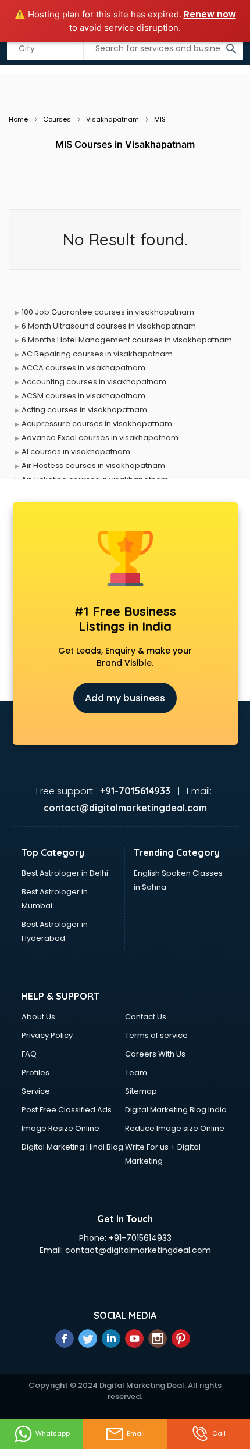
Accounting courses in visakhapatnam (94, 381)
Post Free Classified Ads (67, 1109)
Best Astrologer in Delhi (65, 873)
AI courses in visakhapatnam (76, 451)
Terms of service (156, 1035)
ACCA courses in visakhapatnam (83, 367)
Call (219, 1433)
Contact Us (145, 1016)
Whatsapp (52, 1433)
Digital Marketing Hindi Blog (72, 1146)
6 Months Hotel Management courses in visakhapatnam (127, 339)
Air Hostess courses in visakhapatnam (93, 465)
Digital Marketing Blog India (176, 1109)
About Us (38, 1016)
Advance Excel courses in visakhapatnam (100, 437)
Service (36, 1091)
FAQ (29, 1053)
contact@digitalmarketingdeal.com (138, 1250)
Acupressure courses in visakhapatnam (97, 423)
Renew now (210, 14)
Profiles (35, 1072)
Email (136, 1433)
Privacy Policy (47, 1035)
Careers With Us (155, 1053)
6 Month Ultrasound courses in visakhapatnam (109, 325)
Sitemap (141, 1091)
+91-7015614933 (140, 1238)
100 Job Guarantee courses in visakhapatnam (108, 311)
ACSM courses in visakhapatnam (83, 395)
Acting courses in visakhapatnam (84, 409)
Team (136, 1072)
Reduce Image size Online (174, 1128)
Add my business (125, 698)
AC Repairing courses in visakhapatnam (97, 353)
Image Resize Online (60, 1128)
